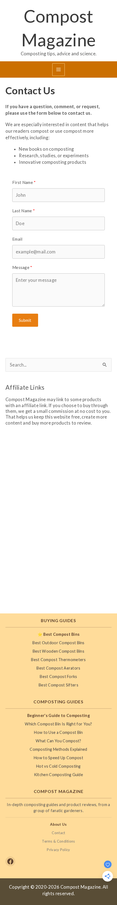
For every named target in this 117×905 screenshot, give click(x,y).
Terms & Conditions (58, 841)
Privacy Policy (58, 850)
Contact (58, 833)
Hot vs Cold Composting (58, 766)
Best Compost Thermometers (58, 659)
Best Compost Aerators (58, 668)
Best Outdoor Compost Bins (58, 642)
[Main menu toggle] (58, 69)
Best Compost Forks (58, 676)
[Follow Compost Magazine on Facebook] (10, 861)
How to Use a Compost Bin (58, 732)
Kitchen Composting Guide (58, 774)
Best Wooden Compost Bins (58, 651)
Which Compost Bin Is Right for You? (58, 724)
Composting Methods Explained (58, 749)
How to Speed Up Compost (58, 757)
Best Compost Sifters (58, 685)
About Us (58, 824)
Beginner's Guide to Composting (58, 715)
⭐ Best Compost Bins (59, 634)
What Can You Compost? (58, 740)
